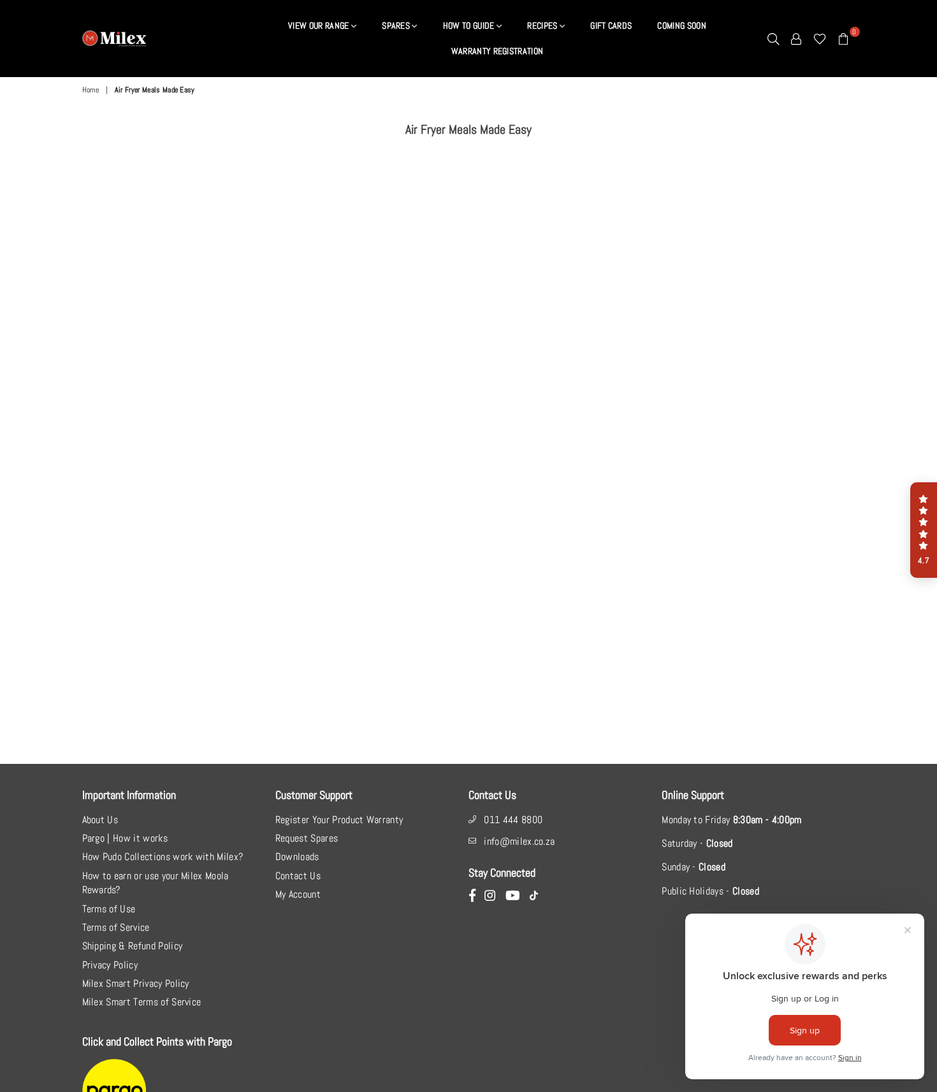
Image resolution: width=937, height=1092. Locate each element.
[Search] (773, 38)
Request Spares (306, 838)
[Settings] (796, 38)
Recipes (543, 25)
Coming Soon (681, 25)
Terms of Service (116, 927)
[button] (923, 530)
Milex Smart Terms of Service (141, 1002)
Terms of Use (109, 909)
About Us (100, 819)
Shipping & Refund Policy (132, 945)
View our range (319, 25)
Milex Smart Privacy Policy (135, 983)
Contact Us (298, 875)
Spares (397, 25)
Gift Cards (611, 25)
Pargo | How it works (125, 838)
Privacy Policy (110, 965)
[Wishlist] (820, 38)
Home (90, 90)
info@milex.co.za (519, 841)
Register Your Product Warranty (339, 819)
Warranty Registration (497, 51)
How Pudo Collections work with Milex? (162, 856)
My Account (298, 894)
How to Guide (470, 25)
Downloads (297, 856)
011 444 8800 (513, 819)
